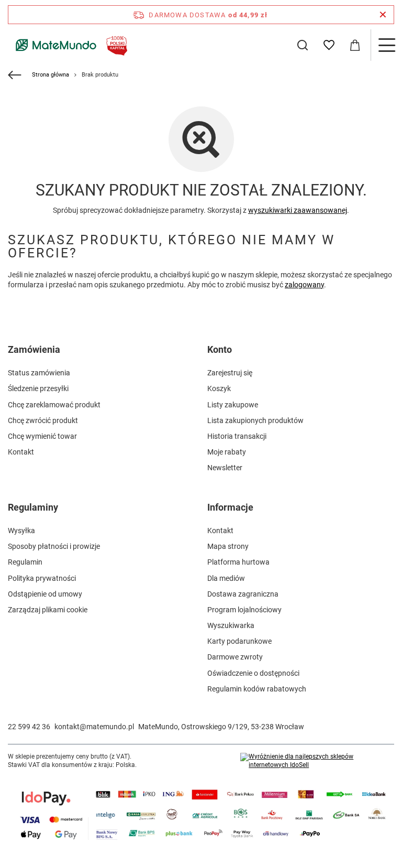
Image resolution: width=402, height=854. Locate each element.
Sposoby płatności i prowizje (54, 546)
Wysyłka (21, 530)
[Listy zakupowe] (329, 45)
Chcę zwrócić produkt (43, 420)
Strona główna (50, 74)
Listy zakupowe (232, 405)
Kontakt (21, 452)
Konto (219, 349)
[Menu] (386, 45)
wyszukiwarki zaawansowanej (297, 210)
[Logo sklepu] (69, 45)
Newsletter (224, 467)
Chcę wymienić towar (42, 436)
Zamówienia (34, 349)
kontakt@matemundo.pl (94, 726)
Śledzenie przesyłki (38, 388)
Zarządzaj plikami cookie (47, 610)
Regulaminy (33, 507)
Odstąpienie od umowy (45, 594)
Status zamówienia (39, 373)
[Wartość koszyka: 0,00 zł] (355, 45)
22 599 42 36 (29, 726)
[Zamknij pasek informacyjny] (383, 14)
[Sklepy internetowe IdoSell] (317, 761)
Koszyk (219, 388)
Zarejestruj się (229, 373)
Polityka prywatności (42, 578)
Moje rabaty (226, 452)
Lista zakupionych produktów (255, 420)
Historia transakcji (236, 436)
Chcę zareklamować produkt (54, 405)
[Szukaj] (302, 45)
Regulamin (25, 562)
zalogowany (304, 284)
